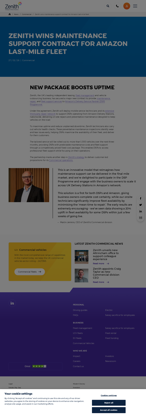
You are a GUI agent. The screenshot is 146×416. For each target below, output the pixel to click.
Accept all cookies (108, 410)
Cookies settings (109, 395)
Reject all (108, 403)
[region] (73, 402)
